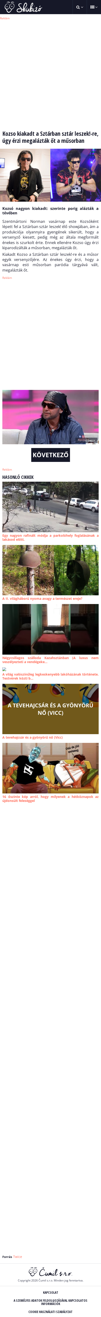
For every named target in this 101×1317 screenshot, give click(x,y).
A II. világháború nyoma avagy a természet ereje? (42, 598)
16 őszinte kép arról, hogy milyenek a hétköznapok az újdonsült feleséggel (50, 798)
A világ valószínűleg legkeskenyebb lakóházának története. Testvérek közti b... (50, 676)
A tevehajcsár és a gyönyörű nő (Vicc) (32, 737)
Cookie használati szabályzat (50, 1311)
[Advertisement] (50, 71)
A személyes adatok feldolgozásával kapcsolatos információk (50, 1302)
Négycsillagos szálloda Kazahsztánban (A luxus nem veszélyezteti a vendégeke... (50, 660)
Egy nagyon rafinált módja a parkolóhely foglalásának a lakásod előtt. (50, 537)
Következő (51, 455)
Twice (17, 1256)
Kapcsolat (50, 1292)
